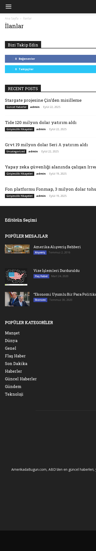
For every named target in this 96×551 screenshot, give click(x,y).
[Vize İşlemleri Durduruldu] (16, 277)
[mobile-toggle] (8, 6)
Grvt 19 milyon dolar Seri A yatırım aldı (46, 144)
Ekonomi (40, 300)
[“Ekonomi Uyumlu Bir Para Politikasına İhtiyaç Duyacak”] (17, 299)
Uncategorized (15, 151)
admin (35, 107)
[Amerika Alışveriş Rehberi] (17, 249)
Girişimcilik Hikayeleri (19, 129)
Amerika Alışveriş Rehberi (57, 247)
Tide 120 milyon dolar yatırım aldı (41, 122)
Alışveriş (40, 252)
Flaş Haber (41, 276)
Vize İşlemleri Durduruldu (56, 270)
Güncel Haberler (16, 107)
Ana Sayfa (11, 18)
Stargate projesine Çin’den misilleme (43, 100)
